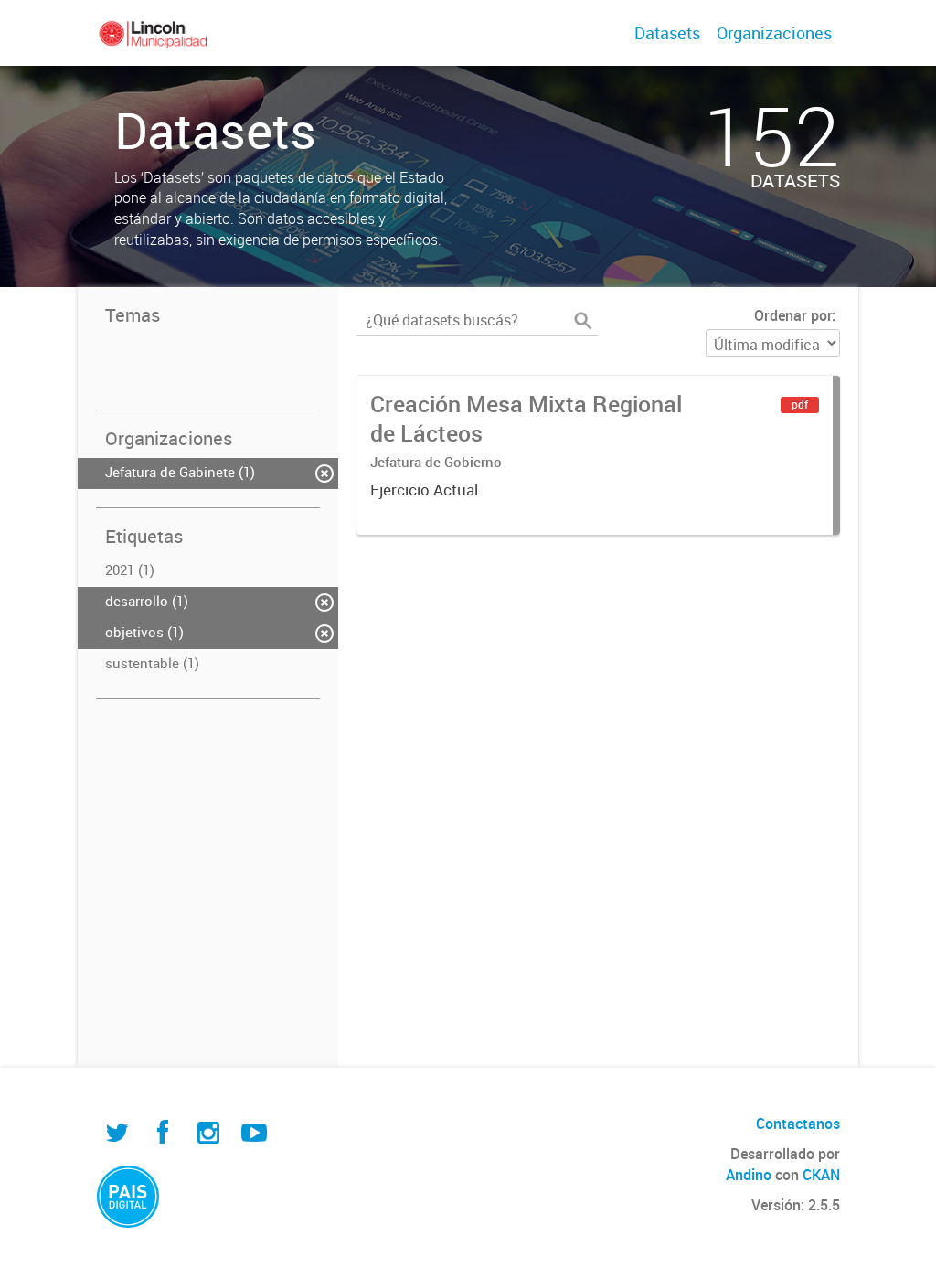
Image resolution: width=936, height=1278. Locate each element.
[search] (583, 320)
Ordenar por (793, 315)
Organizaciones (774, 33)
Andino (748, 1175)
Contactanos (798, 1123)
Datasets (667, 33)
